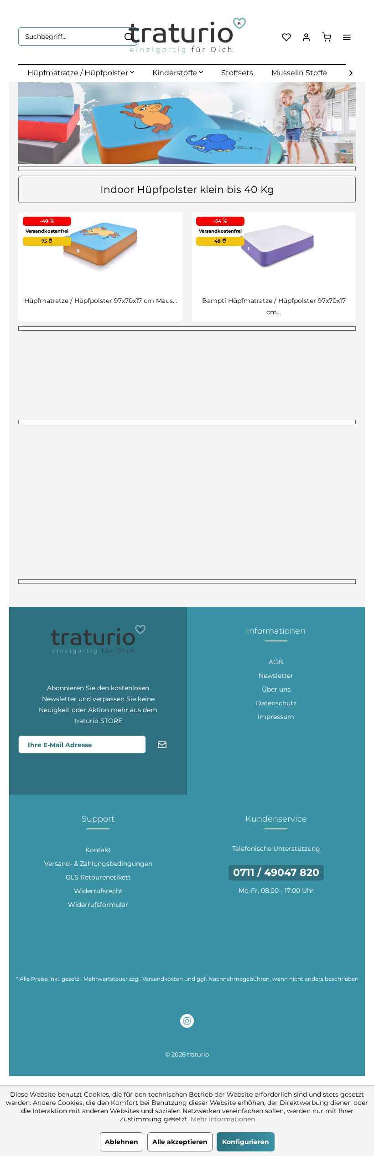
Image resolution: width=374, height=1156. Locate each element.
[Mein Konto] (306, 36)
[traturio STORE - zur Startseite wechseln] (187, 36)
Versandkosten (162, 978)
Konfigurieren (245, 1142)
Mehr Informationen (223, 1119)
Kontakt (98, 850)
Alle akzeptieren (180, 1142)
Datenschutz (276, 703)
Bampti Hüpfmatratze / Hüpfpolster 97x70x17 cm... (274, 306)
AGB (276, 662)
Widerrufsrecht (98, 891)
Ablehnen (121, 1142)
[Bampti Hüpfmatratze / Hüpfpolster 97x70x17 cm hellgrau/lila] (274, 245)
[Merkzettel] (286, 36)
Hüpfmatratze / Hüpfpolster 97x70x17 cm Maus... (100, 301)
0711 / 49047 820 (276, 872)
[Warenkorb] (326, 36)
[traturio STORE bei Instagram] (187, 1022)
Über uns (276, 689)
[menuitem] (77, 36)
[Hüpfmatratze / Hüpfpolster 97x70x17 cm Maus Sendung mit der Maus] (100, 245)
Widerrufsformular (98, 905)
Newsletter (276, 676)
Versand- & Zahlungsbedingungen (98, 863)
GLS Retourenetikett (98, 877)
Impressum (276, 717)
